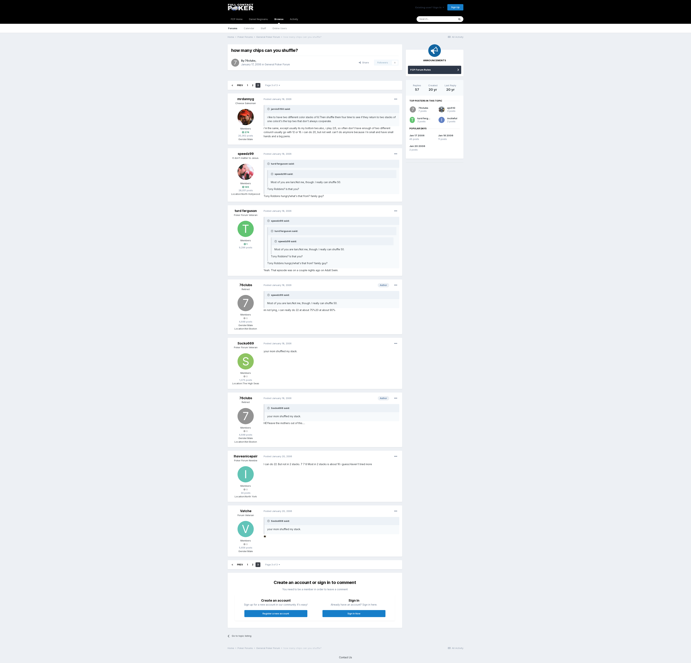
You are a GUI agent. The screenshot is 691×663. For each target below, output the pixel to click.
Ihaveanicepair (246, 456)
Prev (240, 85)
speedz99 (246, 154)
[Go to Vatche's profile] (246, 529)
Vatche (245, 511)
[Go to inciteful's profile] (442, 120)
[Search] (459, 19)
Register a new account (276, 613)
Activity (294, 19)
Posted (278, 99)
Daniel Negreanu (258, 19)
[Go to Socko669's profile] (246, 361)
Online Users (279, 28)
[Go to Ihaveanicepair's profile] (246, 474)
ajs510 (451, 107)
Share (365, 62)
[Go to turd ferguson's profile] (246, 229)
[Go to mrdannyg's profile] (246, 117)
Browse (278, 19)
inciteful (452, 118)
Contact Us (345, 657)
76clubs (250, 60)
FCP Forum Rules (420, 69)
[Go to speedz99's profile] (246, 172)
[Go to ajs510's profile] (442, 109)
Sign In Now (353, 613)
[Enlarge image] (265, 536)
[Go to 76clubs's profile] (235, 63)
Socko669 (246, 343)
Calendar (249, 28)
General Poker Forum (277, 64)
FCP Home (237, 19)
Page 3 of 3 (272, 85)
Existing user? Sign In (429, 7)
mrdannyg (245, 99)
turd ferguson (246, 211)
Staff (263, 28)
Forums (232, 28)
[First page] (232, 85)
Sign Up (455, 7)
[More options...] (395, 99)
